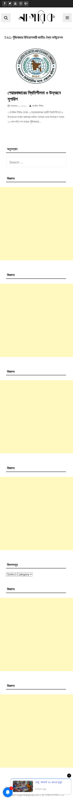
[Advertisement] (36, 223)
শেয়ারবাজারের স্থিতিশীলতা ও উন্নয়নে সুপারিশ (34, 95)
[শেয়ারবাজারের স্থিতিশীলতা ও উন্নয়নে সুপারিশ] (36, 85)
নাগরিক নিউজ (37, 105)
